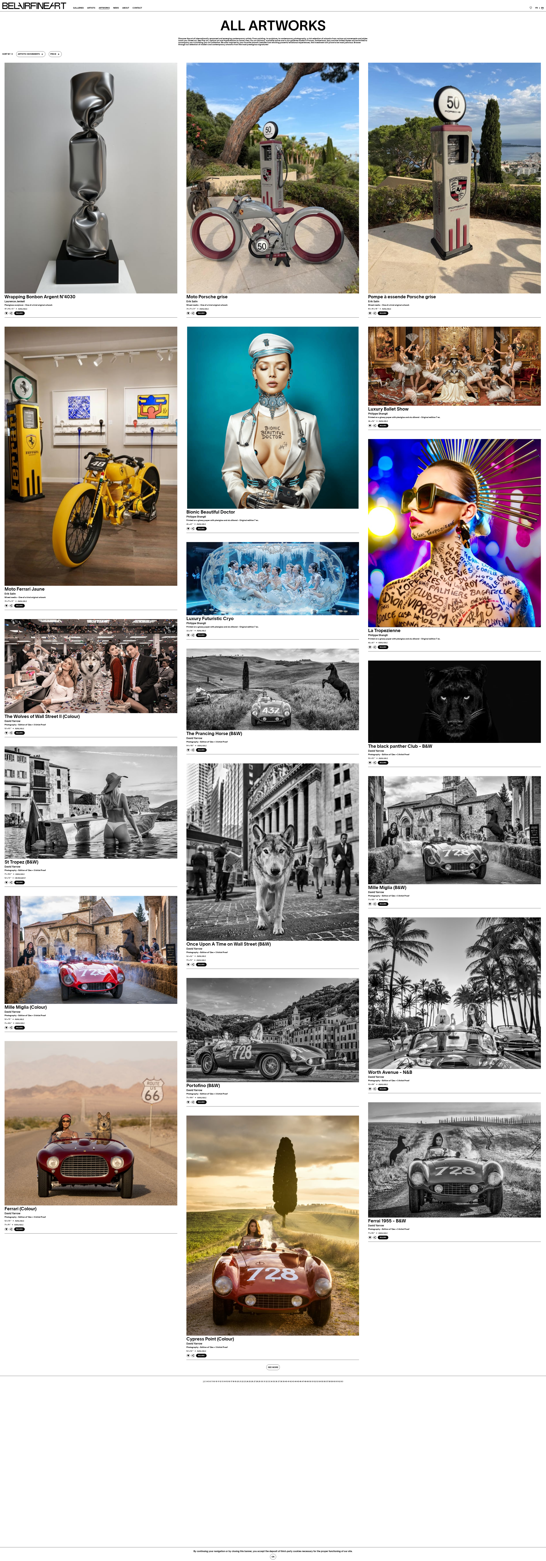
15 (227, 1381)
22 (243, 1381)
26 (252, 1381)
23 (245, 1381)
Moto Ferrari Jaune (25, 589)
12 (220, 1381)
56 (325, 1381)
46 (300, 1381)
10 (216, 1381)
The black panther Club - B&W (400, 746)
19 (235, 1381)
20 (238, 1381)
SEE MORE (273, 1367)
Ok (273, 1557)
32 (267, 1381)
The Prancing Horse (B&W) (214, 733)
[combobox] (31, 54)
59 (332, 1381)
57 (327, 1381)
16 (229, 1381)
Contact (137, 8)
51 (313, 1381)
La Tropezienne (384, 630)
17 (231, 1381)
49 (308, 1381)
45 (298, 1381)
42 (291, 1381)
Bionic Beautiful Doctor (210, 512)
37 (279, 1381)
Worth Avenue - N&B (390, 1072)
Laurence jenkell (15, 301)
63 (342, 1381)
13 (223, 1381)
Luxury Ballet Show (388, 409)
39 (284, 1381)
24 (247, 1381)
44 (296, 1381)
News (116, 8)
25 (250, 1381)
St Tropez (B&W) (21, 862)
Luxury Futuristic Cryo (210, 618)
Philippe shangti (196, 517)
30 (262, 1381)
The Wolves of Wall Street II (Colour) (42, 716)
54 (320, 1381)
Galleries (78, 8)
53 (317, 1381)
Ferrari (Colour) (21, 1209)
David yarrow (12, 721)
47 (303, 1381)
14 (225, 1381)
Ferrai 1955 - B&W (387, 1221)
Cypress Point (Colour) (210, 1339)
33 (269, 1381)
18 (233, 1381)
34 (271, 1381)
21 (240, 1381)
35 (274, 1381)
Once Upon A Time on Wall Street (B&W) (228, 944)
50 (310, 1381)
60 (334, 1381)
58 (329, 1381)
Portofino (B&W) (203, 1085)
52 (315, 1381)
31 (264, 1381)
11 (218, 1381)
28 (257, 1381)
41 (288, 1381)
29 (259, 1381)
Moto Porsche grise (207, 297)
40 (286, 1381)
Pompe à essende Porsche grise (402, 297)
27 (255, 1381)
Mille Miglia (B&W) (387, 887)
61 (337, 1381)
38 (281, 1381)
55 (322, 1381)
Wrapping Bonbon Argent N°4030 (40, 297)
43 (293, 1381)
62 (339, 1381)
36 (276, 1381)
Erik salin (192, 301)
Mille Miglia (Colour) (26, 1007)
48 (305, 1381)
